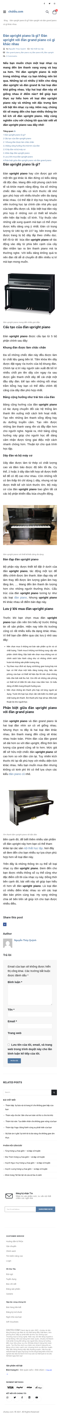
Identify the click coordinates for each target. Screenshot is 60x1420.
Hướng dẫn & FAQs (14, 1241)
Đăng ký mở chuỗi (14, 1312)
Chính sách (11, 1251)
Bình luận (15, 982)
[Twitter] (49, 3)
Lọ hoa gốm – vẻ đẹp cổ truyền (27, 1151)
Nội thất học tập (37, 49)
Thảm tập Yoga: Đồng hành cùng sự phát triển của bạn (29, 1127)
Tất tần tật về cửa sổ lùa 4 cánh (28, 1175)
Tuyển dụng (11, 1279)
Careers (9, 1294)
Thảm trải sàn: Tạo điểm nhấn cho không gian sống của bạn (31, 1121)
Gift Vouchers (12, 1322)
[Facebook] (44, 3)
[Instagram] (54, 3)
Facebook (4, 924)
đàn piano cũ (16, 774)
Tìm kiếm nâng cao (14, 1256)
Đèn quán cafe (26, 1370)
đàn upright (49, 52)
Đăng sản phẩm (13, 1289)
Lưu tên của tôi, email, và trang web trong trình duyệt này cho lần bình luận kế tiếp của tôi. (30, 1049)
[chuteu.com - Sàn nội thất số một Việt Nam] (16, 12)
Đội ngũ (9, 1274)
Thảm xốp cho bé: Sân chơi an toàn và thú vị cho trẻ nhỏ (29, 1115)
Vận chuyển (11, 1246)
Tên (11, 1009)
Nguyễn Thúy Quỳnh (17, 49)
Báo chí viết (11, 1284)
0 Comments (11, 56)
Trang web (14, 1033)
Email (12, 1021)
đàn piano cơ (26, 52)
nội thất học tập (33, 848)
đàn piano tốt (37, 52)
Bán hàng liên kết (13, 1307)
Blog (6, 20)
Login (8, 1261)
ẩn (15, 131)
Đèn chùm (39, 1370)
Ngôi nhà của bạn (14, 1317)
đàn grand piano (13, 52)
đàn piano (20, 597)
